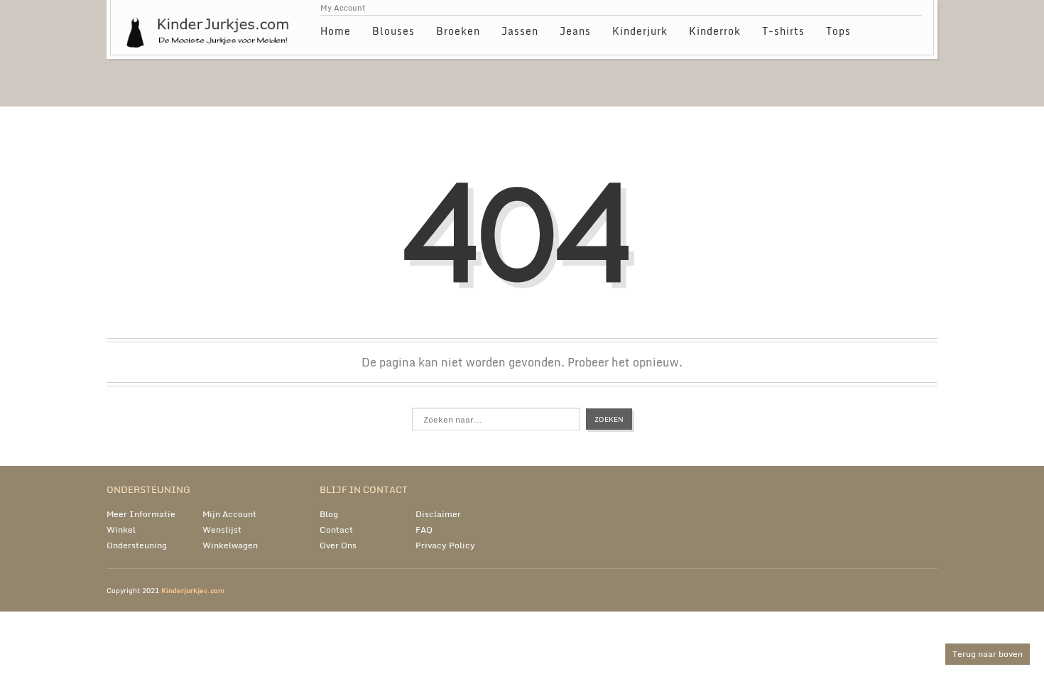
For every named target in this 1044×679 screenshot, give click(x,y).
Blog (329, 514)
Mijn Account (229, 514)
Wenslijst (221, 529)
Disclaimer (438, 514)
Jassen (519, 31)
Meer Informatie (141, 514)
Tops (838, 31)
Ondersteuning (137, 545)
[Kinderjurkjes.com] (210, 25)
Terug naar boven (987, 654)
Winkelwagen (230, 545)
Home (335, 31)
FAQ (424, 529)
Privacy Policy (445, 545)
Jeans (575, 31)
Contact (336, 529)
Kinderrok (715, 31)
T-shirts (783, 31)
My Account (343, 7)
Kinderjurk (640, 31)
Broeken (458, 31)
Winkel (121, 529)
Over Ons (338, 545)
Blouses (393, 31)
